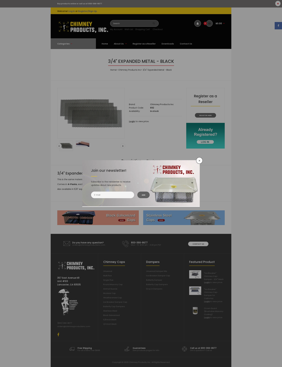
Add (143, 195)
